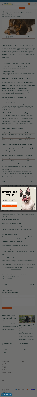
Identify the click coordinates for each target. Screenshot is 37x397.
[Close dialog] (35, 188)
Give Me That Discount (10, 205)
